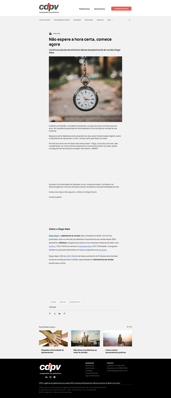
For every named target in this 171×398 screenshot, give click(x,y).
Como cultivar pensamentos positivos (116, 351)
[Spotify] (54, 377)
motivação (53, 302)
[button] (129, 20)
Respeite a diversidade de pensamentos (52, 351)
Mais (109, 20)
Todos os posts (44, 20)
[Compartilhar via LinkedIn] (59, 314)
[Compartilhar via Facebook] (50, 314)
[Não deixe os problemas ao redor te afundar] (85, 338)
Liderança (100, 20)
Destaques (77, 20)
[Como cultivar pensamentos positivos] (117, 338)
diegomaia (63, 302)
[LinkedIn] (46, 377)
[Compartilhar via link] (64, 314)
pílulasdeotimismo (74, 302)
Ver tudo (129, 327)
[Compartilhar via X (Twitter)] (55, 314)
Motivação (52, 307)
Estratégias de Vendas (61, 20)
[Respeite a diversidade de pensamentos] (53, 338)
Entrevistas (89, 20)
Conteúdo (88, 371)
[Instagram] (50, 377)
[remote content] (85, 166)
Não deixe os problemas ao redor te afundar (85, 351)
